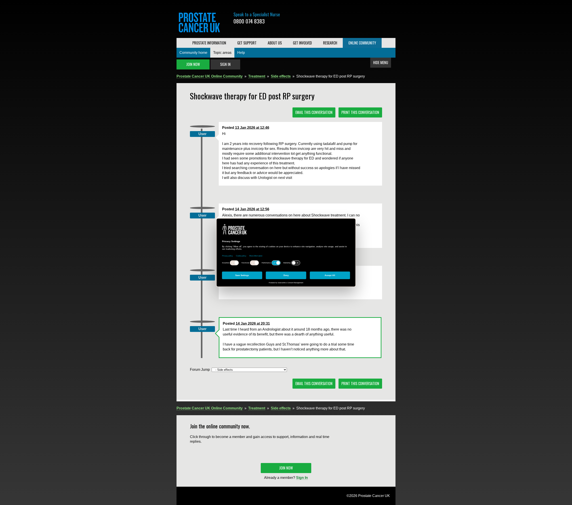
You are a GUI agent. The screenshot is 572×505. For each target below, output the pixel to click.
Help (241, 52)
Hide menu (380, 62)
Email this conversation (313, 112)
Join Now (193, 64)
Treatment (256, 76)
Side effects (281, 76)
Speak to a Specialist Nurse (256, 14)
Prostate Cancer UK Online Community (210, 76)
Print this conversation (360, 112)
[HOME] (182, 43)
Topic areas (222, 52)
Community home (193, 52)
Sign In (225, 64)
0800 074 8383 (249, 21)
